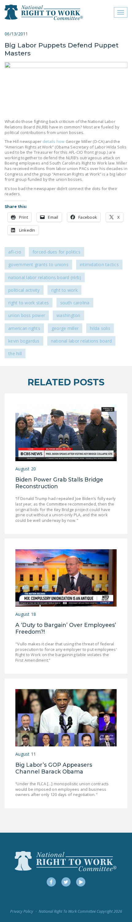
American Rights (24, 328)
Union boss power (26, 315)
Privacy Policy (21, 911)
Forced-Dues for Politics (56, 252)
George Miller (65, 328)
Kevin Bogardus (24, 341)
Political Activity (24, 290)
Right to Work (64, 290)
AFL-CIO (14, 252)
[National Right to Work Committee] (44, 12)
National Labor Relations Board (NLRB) (44, 277)
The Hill (15, 353)
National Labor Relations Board (81, 341)
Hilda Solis (100, 328)
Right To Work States (28, 303)
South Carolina (75, 303)
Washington (68, 315)
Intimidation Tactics (99, 264)
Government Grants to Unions (38, 264)
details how (54, 141)
